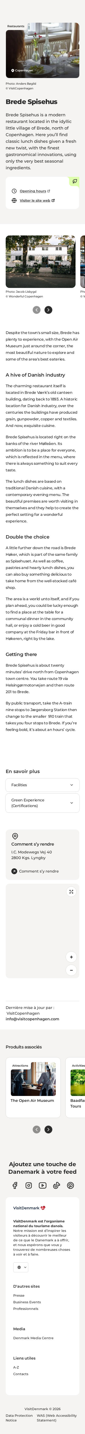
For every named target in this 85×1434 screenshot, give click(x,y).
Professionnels (25, 1309)
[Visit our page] (29, 1185)
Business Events (27, 1302)
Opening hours (33, 191)
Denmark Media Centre (33, 1338)
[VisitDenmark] (29, 1208)
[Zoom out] (71, 970)
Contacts (20, 1374)
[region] (42, 931)
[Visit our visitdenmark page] (42, 1185)
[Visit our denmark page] (15, 1185)
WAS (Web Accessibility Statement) (57, 1417)
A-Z (16, 1367)
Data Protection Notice (19, 1417)
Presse (19, 1295)
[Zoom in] (71, 957)
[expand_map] (71, 891)
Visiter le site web (35, 200)
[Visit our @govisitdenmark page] (56, 1185)
